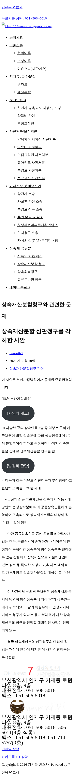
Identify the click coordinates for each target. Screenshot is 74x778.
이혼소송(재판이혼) (32, 69)
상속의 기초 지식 (29, 256)
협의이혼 (24, 53)
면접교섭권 (25, 123)
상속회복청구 (27, 272)
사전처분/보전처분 (23, 131)
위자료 (22, 84)
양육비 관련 (26, 116)
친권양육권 (17, 100)
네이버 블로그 (19, 287)
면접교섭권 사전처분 (32, 155)
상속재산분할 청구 (31, 264)
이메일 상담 (10, 749)
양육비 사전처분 (29, 147)
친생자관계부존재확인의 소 (37, 225)
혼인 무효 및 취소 (30, 217)
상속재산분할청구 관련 (26, 369)
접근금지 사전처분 (31, 178)
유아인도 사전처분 (31, 162)
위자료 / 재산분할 (22, 77)
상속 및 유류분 (20, 248)
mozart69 (16, 353)
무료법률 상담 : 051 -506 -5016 (24, 18)
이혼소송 (16, 45)
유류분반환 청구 (29, 279)
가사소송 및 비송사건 (25, 186)
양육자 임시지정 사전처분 (36, 139)
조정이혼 (24, 61)
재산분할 (24, 92)
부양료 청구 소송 (29, 209)
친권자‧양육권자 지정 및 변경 (39, 108)
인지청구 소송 (27, 233)
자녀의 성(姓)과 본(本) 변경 (37, 240)
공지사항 (16, 37)
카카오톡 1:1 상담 (15, 757)
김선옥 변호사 (12, 7)
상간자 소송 (26, 194)
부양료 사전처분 (29, 170)
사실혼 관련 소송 (29, 201)
